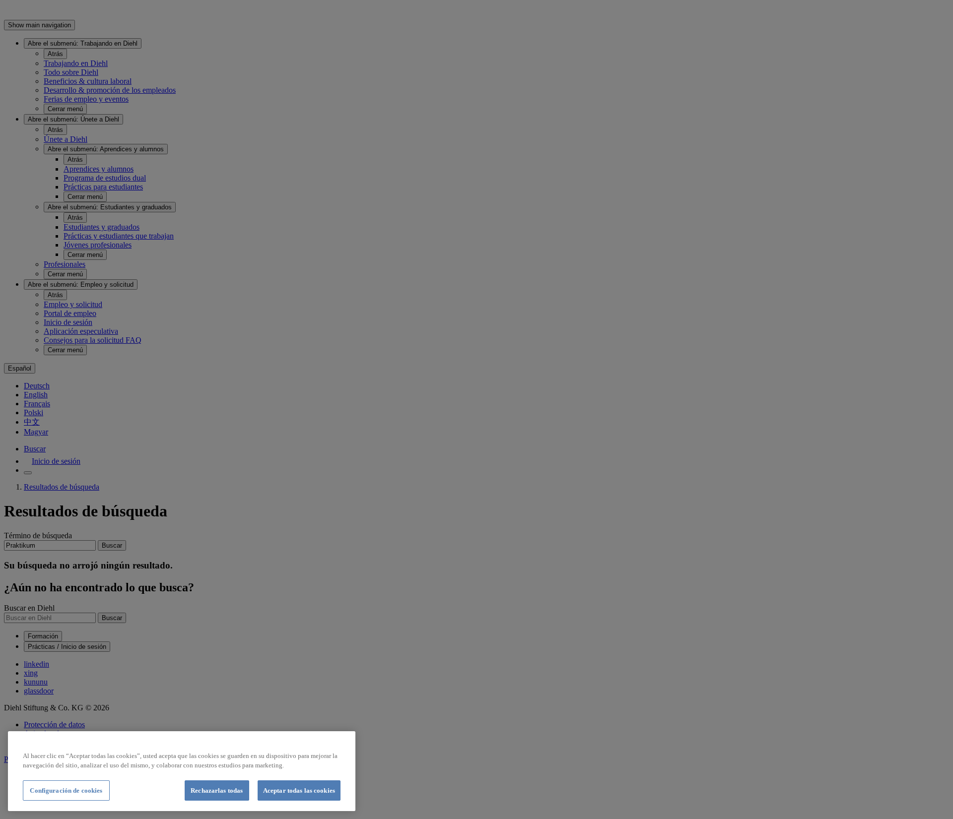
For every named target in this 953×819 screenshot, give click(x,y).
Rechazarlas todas (217, 790)
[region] (181, 771)
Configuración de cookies (66, 790)
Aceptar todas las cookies (299, 790)
